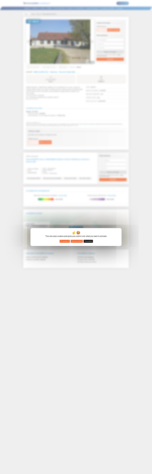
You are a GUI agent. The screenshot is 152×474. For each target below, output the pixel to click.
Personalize (88, 241)
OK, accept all (65, 241)
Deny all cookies (77, 241)
